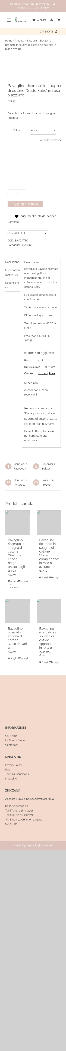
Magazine (11, 778)
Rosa (52, 373)
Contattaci (11, 744)
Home (8, 40)
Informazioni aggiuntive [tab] (12, 272)
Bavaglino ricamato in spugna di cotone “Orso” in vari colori (17, 638)
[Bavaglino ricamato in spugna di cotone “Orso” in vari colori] (17, 611)
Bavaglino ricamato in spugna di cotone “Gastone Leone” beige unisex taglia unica (17, 555)
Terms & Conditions (17, 774)
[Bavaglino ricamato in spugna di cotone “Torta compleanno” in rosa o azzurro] (49, 522)
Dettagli (23, 581)
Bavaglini (32, 40)
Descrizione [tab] (12, 262)
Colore (17, 130)
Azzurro (43, 373)
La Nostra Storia (15, 740)
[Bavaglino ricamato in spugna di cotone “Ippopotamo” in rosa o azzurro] (49, 611)
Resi (7, 769)
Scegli (45, 577)
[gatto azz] (33, 66)
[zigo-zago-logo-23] (20, 18)
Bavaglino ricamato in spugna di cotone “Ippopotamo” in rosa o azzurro (49, 640)
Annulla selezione (51, 140)
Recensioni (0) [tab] (12, 285)
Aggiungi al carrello (25, 204)
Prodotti (19, 40)
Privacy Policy (13, 765)
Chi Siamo (11, 735)
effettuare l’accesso (42, 431)
